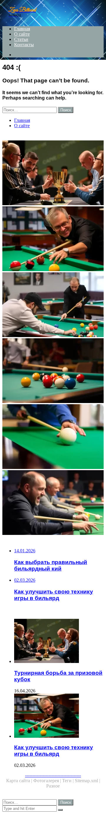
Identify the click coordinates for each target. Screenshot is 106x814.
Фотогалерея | (47, 780)
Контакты (24, 44)
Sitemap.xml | (87, 780)
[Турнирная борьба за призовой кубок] (53, 173)
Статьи (21, 39)
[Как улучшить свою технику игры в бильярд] (53, 239)
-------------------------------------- (53, 775)
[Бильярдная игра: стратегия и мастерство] (53, 371)
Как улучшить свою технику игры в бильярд (53, 750)
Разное (53, 785)
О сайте (22, 34)
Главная (22, 28)
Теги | (68, 780)
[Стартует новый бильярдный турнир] (53, 305)
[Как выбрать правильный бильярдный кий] (53, 437)
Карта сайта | (19, 780)
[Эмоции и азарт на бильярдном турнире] (53, 503)
